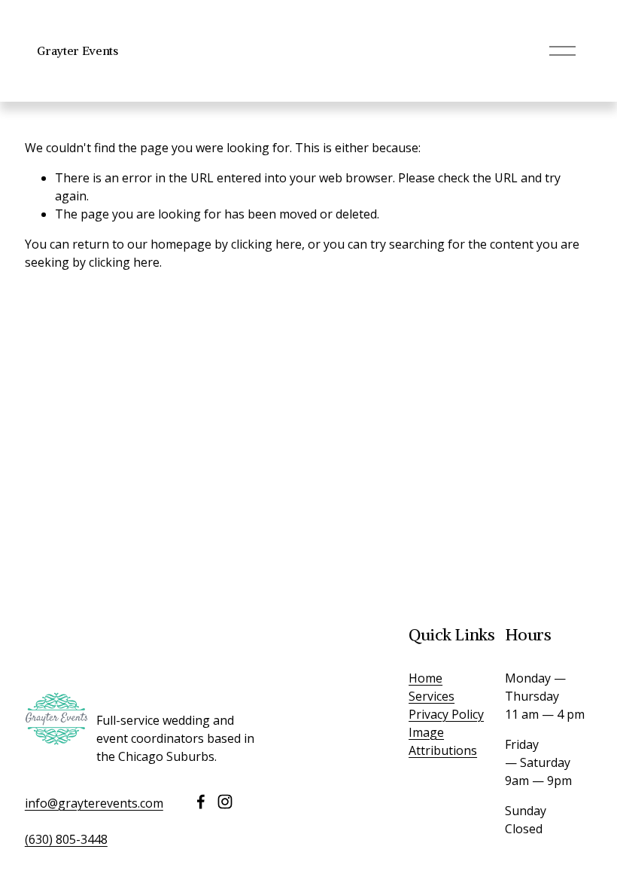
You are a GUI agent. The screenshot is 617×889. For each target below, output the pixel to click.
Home (425, 678)
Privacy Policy (446, 714)
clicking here (266, 244)
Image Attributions (443, 741)
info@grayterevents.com (94, 803)
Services (431, 696)
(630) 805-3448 (66, 839)
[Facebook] (200, 801)
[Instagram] (225, 801)
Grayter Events (77, 50)
